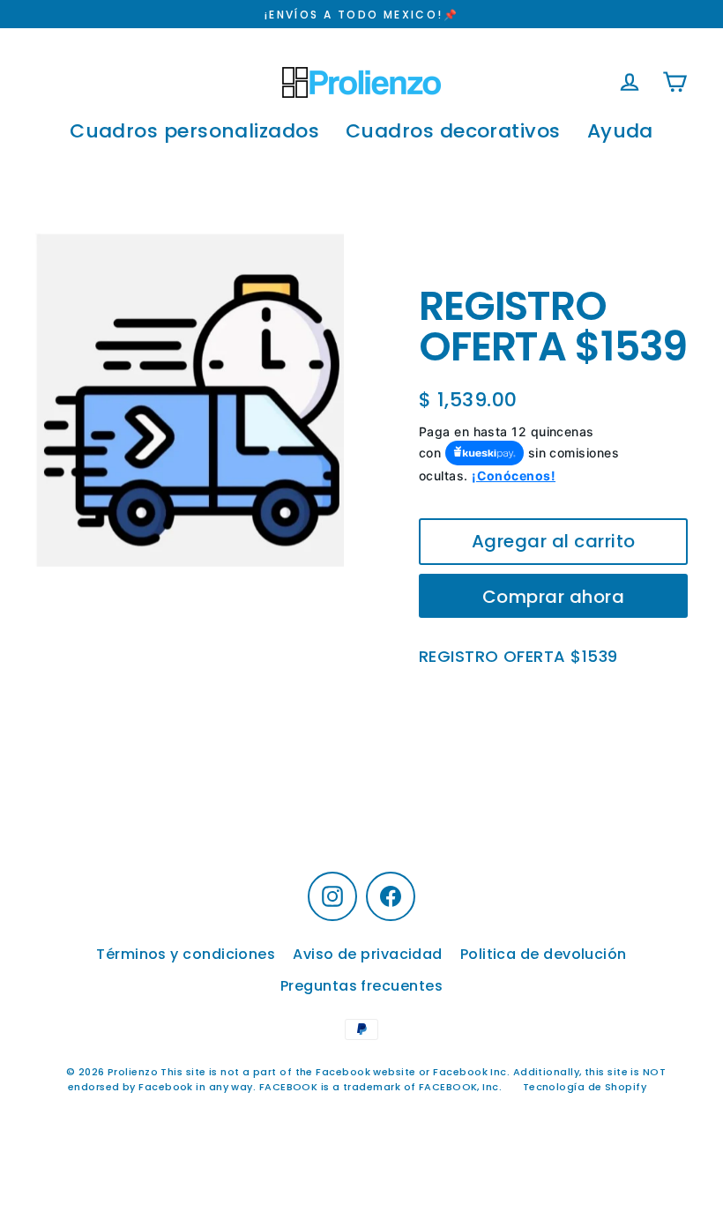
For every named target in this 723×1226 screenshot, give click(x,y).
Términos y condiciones (185, 954)
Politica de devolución (543, 954)
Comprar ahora (553, 596)
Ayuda (620, 131)
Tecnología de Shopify (584, 1087)
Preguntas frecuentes (361, 986)
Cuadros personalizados (194, 131)
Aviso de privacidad (368, 954)
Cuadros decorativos (453, 131)
